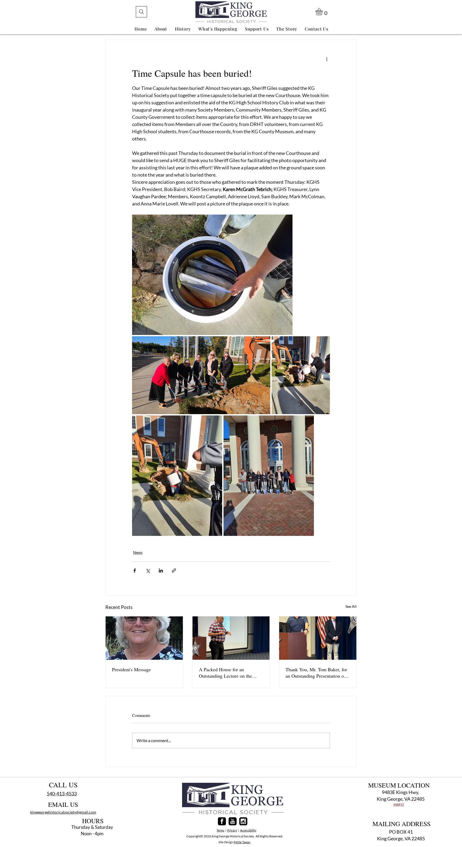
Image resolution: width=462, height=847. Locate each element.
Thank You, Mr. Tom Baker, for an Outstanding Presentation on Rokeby (316, 672)
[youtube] (233, 821)
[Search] (141, 11)
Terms (220, 830)
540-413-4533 (62, 793)
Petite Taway (242, 842)
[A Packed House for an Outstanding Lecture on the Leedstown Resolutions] (231, 638)
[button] (323, 11)
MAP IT (399, 804)
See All (351, 606)
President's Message (131, 669)
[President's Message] (144, 638)
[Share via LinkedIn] (160, 570)
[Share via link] (173, 570)
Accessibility (248, 830)
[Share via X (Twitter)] (147, 570)
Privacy (232, 830)
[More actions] (327, 59)
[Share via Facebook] (134, 570)
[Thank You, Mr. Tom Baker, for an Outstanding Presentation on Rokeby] (317, 638)
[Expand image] (212, 275)
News (138, 552)
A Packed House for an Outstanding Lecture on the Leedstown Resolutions (225, 672)
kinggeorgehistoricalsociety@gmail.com (63, 812)
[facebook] (222, 821)
